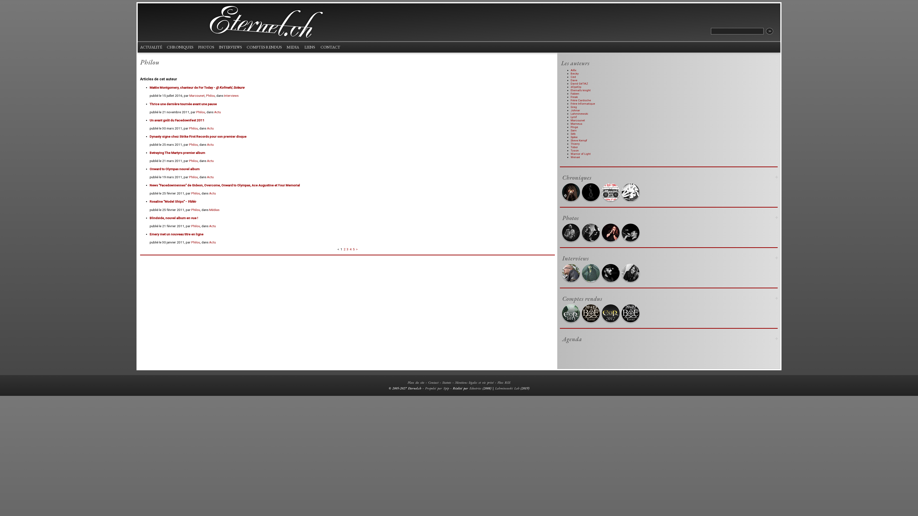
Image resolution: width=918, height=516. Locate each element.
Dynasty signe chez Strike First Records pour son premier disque (198, 136)
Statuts (446, 382)
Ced (573, 77)
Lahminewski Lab (507, 388)
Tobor (574, 147)
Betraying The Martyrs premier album (177, 153)
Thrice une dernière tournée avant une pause (183, 104)
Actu (217, 112)
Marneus (576, 123)
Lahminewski (579, 113)
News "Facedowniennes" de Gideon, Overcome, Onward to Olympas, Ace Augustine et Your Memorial (225, 185)
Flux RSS (503, 382)
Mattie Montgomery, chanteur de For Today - (197, 87)
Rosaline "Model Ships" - (173, 201)
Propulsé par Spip (437, 388)
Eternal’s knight (581, 90)
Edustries (475, 388)
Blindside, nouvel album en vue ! (174, 218)
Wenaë (575, 157)
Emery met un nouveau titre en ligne (176, 234)
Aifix (573, 70)
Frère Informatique (583, 103)
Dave (574, 80)
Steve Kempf (579, 140)
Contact (433, 382)
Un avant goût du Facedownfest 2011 (177, 120)
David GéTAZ (579, 83)
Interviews (231, 95)
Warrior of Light (581, 154)
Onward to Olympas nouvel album (175, 169)
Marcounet (197, 95)
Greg (574, 107)
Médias (214, 210)
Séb (573, 133)
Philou (210, 95)
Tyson (575, 150)
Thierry (575, 143)
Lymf (574, 117)
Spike (574, 137)
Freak (574, 97)
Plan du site (416, 382)
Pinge (574, 127)
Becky (575, 73)
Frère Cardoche (581, 100)
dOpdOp (576, 87)
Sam (574, 130)
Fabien (575, 93)
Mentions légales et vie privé (474, 382)
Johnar (575, 110)
